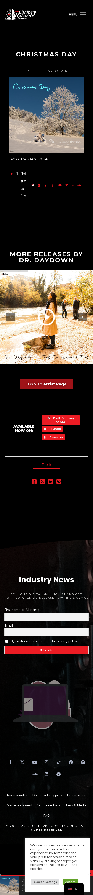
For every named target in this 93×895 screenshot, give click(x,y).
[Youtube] (34, 762)
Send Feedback (48, 805)
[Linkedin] (46, 774)
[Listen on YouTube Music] (60, 185)
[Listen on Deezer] (73, 185)
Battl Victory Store (63, 420)
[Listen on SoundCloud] (79, 185)
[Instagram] (46, 762)
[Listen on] (40, 185)
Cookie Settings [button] (45, 882)
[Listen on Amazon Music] (53, 185)
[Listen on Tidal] (67, 185)
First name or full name (21, 610)
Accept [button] (70, 882)
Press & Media (75, 805)
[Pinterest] (71, 762)
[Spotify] (83, 762)
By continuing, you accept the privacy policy (43, 641)
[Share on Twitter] (42, 482)
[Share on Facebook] (34, 482)
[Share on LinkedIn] (50, 482)
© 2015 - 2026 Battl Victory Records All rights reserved (46, 827)
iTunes (54, 429)
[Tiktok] (59, 762)
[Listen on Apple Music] (47, 185)
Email (8, 626)
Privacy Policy (17, 795)
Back (46, 464)
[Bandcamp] (59, 774)
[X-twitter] (22, 762)
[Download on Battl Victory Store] (33, 185)
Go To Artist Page (48, 384)
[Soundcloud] (34, 774)
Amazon (55, 437)
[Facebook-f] (10, 762)
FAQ (46, 816)
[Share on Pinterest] (59, 482)
